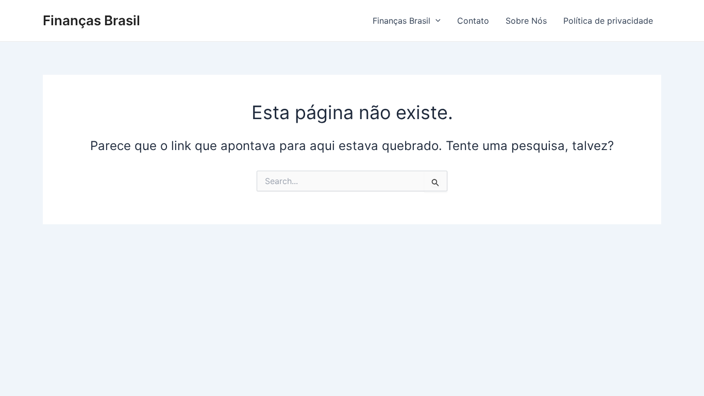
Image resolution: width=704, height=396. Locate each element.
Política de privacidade (608, 20)
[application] (435, 20)
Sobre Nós (526, 20)
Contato (473, 20)
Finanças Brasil (91, 20)
